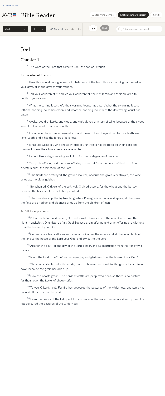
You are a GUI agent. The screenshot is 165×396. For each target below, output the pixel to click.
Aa (66, 29)
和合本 (156, 14)
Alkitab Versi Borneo (103, 14)
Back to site (12, 5)
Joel (7, 29)
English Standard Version (133, 14)
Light (93, 28)
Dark (104, 28)
